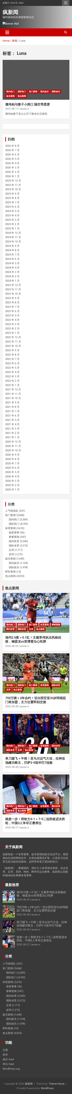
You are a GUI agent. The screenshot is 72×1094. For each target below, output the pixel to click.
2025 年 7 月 (12, 202)
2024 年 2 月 (12, 276)
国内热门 (10, 91)
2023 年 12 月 (13, 285)
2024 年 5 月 (12, 263)
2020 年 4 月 (12, 476)
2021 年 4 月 (12, 424)
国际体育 (14, 545)
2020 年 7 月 (12, 463)
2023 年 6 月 (12, 311)
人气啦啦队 (11, 510)
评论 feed (8, 1064)
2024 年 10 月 (13, 241)
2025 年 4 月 (12, 215)
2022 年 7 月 (12, 359)
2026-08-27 (11, 827)
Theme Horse (56, 1083)
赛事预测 (14, 536)
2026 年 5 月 (12, 158)
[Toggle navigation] (7, 32)
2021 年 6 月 (12, 415)
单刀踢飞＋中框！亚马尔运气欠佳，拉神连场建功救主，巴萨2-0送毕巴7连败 (42, 923)
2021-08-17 (11, 108)
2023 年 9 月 (12, 298)
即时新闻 (10, 571)
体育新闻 (10, 528)
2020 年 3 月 (12, 480)
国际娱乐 (56, 91)
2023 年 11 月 (13, 289)
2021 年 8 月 (12, 406)
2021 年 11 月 (13, 393)
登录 (5, 1054)
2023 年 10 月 (13, 293)
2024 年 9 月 (12, 245)
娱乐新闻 (10, 96)
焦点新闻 (22, 96)
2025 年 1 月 (12, 228)
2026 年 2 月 (12, 172)
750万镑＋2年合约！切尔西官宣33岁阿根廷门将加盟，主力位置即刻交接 (42, 909)
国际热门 (22, 91)
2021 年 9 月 (12, 402)
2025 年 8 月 (12, 198)
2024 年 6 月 (12, 259)
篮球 (11, 554)
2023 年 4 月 (12, 319)
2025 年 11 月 (13, 185)
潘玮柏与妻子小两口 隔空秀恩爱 (27, 104)
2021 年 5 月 (12, 420)
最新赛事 (14, 532)
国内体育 (14, 541)
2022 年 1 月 (12, 385)
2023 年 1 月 (12, 333)
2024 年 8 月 (12, 250)
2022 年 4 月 (12, 372)
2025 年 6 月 (12, 206)
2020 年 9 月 (12, 454)
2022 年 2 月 (12, 380)
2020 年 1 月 (12, 489)
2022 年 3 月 (12, 376)
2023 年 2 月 (12, 328)
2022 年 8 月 (12, 354)
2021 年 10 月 (13, 398)
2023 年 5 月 (12, 315)
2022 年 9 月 (12, 350)
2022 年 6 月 (12, 363)
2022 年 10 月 (13, 346)
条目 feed (8, 1059)
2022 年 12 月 (13, 337)
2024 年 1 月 (12, 280)
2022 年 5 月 (12, 367)
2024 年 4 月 (12, 267)
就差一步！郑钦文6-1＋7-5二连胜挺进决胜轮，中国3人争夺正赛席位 (42, 938)
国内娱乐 (44, 91)
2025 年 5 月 (12, 211)
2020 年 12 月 (13, 441)
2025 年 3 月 (12, 219)
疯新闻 (10, 12)
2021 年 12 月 (13, 389)
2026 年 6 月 (12, 154)
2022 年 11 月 (13, 341)
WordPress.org (11, 1068)
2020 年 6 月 (12, 467)
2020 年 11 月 (13, 446)
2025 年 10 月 (13, 189)
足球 (11, 550)
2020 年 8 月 (12, 459)
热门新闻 (33, 91)
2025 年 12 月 (13, 180)
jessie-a (24, 108)
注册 (5, 1050)
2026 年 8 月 (12, 145)
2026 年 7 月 (12, 150)
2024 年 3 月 (12, 272)
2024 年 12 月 (13, 232)
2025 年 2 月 (12, 224)
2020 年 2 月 (12, 485)
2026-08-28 (11, 706)
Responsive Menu (65, 3)
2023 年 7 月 (12, 306)
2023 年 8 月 (12, 302)
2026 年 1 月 (12, 176)
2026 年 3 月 (12, 167)
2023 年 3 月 (12, 324)
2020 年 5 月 (12, 472)
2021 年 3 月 (12, 428)
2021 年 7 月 (12, 411)
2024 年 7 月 (12, 254)
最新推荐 (12, 885)
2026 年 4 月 (12, 163)
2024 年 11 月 (13, 237)
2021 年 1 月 (12, 437)
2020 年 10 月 (13, 450)
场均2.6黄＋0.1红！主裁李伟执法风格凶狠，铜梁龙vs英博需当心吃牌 (41, 894)
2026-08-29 (11, 646)
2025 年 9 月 (12, 193)
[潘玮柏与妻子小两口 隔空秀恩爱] (36, 80)
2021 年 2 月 (12, 433)
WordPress (47, 1088)
